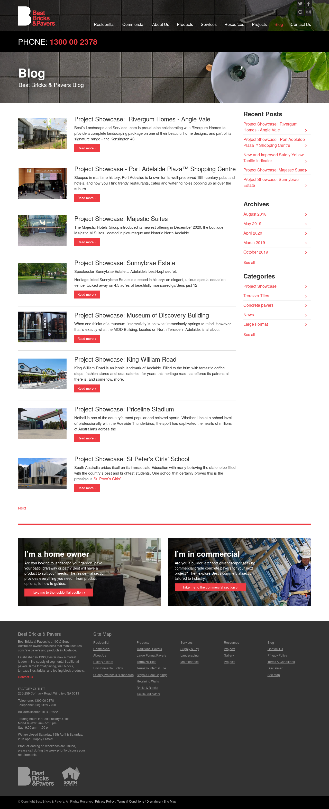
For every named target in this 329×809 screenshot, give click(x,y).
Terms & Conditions (130, 801)
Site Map (170, 801)
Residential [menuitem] (104, 24)
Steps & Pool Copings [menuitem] (152, 674)
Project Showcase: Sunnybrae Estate (271, 182)
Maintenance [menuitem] (189, 661)
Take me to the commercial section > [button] (210, 587)
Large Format (255, 324)
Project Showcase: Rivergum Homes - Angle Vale (270, 127)
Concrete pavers (258, 305)
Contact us (25, 677)
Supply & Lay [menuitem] (189, 649)
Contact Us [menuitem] (301, 24)
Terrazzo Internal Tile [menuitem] (151, 668)
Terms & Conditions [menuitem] (281, 661)
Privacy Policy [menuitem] (277, 655)
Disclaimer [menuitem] (275, 668)
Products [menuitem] (185, 24)
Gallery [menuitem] (229, 655)
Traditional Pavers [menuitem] (149, 649)
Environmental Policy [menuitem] (108, 668)
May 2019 (252, 223)
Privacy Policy (105, 801)
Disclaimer (154, 801)
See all (249, 262)
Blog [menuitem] (279, 24)
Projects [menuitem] (259, 24)
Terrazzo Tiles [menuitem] (146, 661)
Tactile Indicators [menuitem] (148, 694)
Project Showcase (260, 286)
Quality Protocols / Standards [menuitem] (113, 674)
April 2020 (252, 233)
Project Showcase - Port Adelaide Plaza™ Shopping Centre (274, 142)
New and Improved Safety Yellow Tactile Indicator (273, 157)
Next (22, 508)
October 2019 (255, 252)
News (248, 314)
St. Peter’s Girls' (107, 478)
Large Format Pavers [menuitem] (151, 655)
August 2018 (255, 214)
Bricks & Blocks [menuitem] (147, 687)
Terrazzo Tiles (256, 295)
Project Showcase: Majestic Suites (274, 170)
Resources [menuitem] (234, 24)
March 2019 (254, 242)
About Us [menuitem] (160, 24)
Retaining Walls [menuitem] (148, 681)
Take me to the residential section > (59, 592)
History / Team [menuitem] (103, 661)
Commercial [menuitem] (133, 24)
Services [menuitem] (209, 24)
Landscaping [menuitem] (189, 655)
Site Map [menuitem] (274, 674)
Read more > (87, 148)
